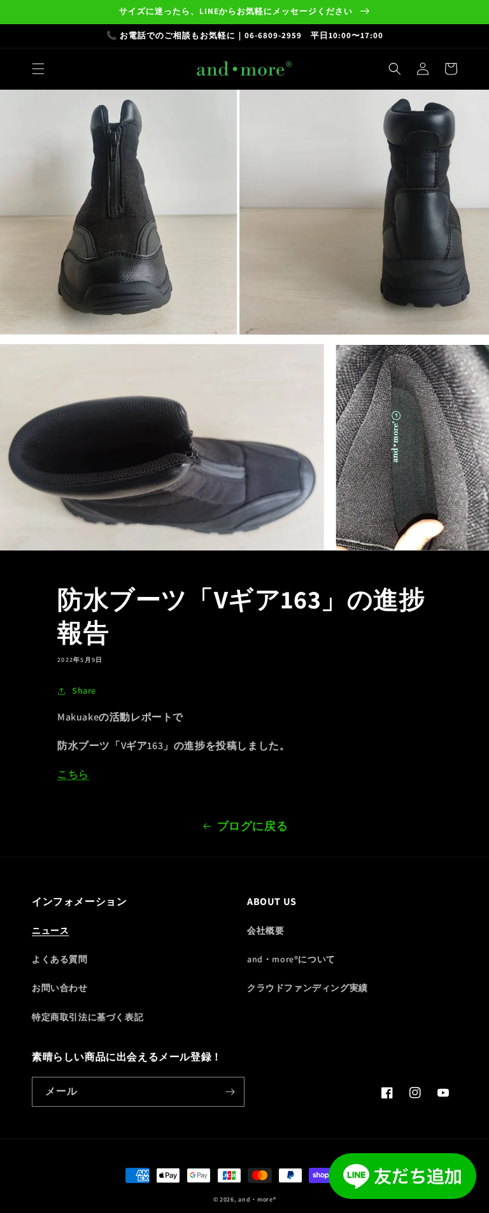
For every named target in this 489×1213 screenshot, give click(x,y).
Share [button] (84, 690)
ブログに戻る (252, 825)
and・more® (257, 1199)
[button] (38, 69)
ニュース (50, 930)
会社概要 (265, 930)
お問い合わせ (60, 987)
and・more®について (291, 959)
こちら (73, 774)
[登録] (230, 1092)
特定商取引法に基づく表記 (87, 1017)
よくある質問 (60, 959)
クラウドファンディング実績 (307, 987)
